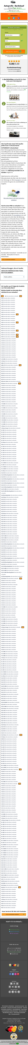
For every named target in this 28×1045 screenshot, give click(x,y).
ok (17, 1043)
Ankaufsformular (14, 953)
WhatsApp (9, 91)
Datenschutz (6, 1022)
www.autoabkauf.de (16, 1009)
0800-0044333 (18, 948)
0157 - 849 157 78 (17, 8)
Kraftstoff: (7, 44)
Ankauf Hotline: (11, 950)
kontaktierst (17, 215)
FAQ (24, 1022)
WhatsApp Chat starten (14, 929)
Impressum (20, 1022)
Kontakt (17, 180)
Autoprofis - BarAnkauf (14, 5)
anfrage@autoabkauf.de (21, 9)
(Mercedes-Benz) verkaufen (11, 296)
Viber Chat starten (14, 933)
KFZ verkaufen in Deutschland (8, 1005)
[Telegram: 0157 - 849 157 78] (14, 18)
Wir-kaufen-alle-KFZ (15, 1014)
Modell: (7, 38)
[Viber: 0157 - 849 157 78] (18, 18)
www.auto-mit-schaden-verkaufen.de (14, 1007)
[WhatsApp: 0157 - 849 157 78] (13, 8)
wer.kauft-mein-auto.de (19, 1005)
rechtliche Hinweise (13, 1022)
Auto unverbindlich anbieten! (8, 259)
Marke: (6, 32)
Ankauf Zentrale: (12, 948)
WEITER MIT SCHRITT (13, 51)
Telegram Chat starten (14, 931)
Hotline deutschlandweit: (14, 14)
